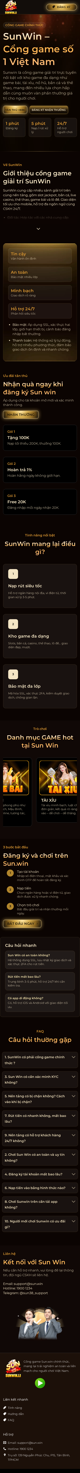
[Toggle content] (38, 230)
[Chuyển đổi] (73, 1057)
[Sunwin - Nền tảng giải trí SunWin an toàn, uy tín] (23, 7)
